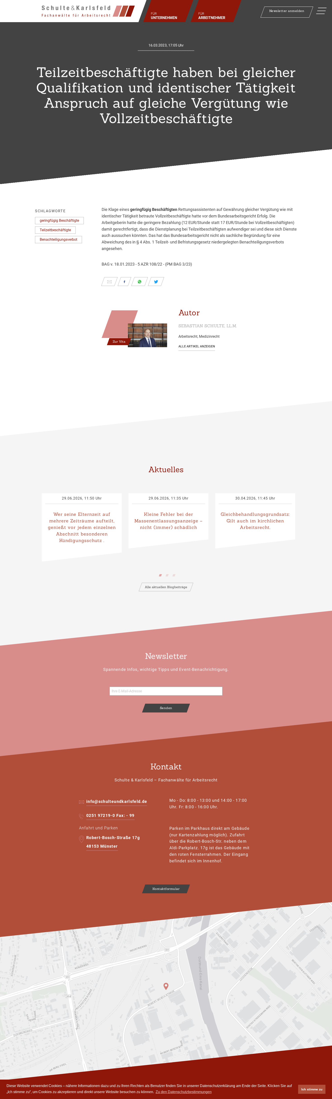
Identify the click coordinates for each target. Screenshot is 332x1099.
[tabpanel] (81, 527)
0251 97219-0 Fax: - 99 (110, 815)
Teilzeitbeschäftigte (55, 230)
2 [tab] (168, 574)
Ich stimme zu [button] (312, 1089)
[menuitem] (168, 11)
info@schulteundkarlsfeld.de (116, 801)
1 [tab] (161, 574)
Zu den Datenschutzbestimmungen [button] (184, 1092)
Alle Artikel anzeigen (196, 346)
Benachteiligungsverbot (58, 239)
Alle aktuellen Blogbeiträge (166, 587)
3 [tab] (175, 574)
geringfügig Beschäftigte (59, 220)
